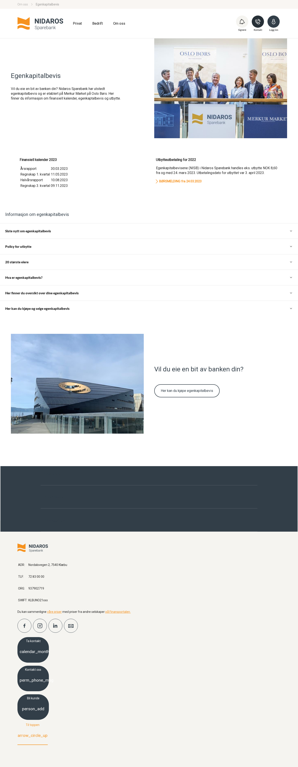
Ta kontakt (34, 646)
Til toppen (33, 730)
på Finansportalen (117, 612)
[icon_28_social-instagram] (40, 626)
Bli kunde (33, 703)
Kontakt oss (34, 675)
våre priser (54, 612)
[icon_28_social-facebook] (24, 626)
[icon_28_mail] (71, 626)
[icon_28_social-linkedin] (55, 626)
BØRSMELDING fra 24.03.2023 (180, 181)
